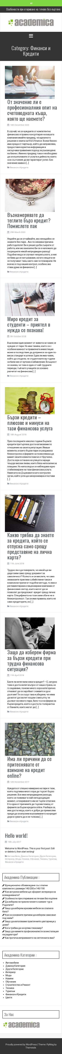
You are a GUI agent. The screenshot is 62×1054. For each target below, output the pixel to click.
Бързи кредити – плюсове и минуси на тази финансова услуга (30, 422)
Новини (25, 859)
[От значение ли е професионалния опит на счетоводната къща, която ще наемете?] (30, 82)
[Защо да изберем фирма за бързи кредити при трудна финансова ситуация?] (30, 633)
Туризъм (52, 859)
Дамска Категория (30, 856)
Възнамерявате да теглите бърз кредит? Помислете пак (29, 220)
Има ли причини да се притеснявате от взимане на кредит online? (29, 767)
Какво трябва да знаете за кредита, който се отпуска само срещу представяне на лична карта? (30, 546)
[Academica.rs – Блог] (31, 22)
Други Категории (48, 856)
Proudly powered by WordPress (21, 1044)
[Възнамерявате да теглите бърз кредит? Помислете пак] (30, 195)
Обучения (34, 859)
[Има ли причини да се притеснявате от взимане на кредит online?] (30, 739)
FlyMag (50, 1044)
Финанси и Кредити (19, 167)
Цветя (9, 997)
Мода (18, 859)
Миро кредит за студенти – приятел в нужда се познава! (28, 324)
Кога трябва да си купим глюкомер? (24, 928)
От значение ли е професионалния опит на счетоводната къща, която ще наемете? (32, 110)
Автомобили (13, 856)
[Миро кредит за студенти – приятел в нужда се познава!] (30, 299)
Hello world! (16, 835)
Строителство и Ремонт (18, 985)
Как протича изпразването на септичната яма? (30, 938)
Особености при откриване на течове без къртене (31, 898)
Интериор (9, 859)
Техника (44, 859)
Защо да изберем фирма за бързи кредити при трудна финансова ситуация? (31, 660)
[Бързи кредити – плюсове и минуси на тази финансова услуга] (30, 400)
